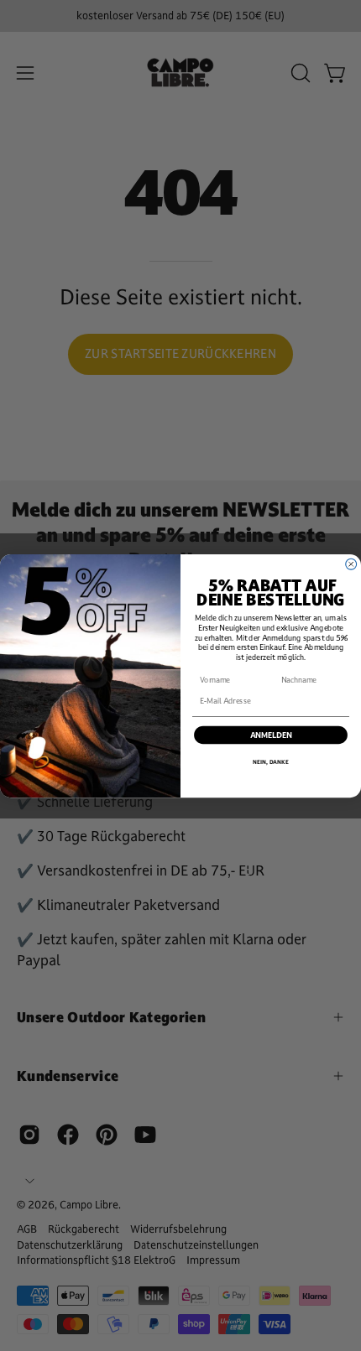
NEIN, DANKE (271, 762)
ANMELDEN (271, 735)
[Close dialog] (351, 564)
